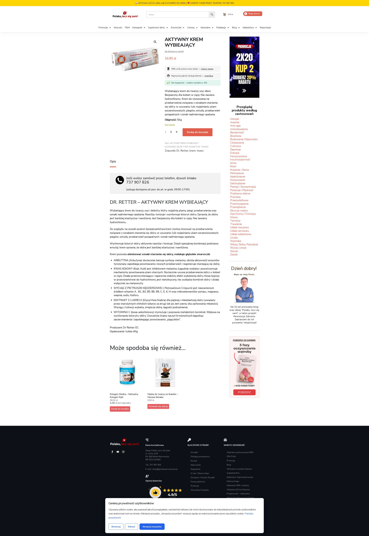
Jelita (233, 163)
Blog (229, 464)
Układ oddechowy (240, 234)
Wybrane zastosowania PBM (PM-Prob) (240, 454)
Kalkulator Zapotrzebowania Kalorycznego (240, 479)
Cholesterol (237, 142)
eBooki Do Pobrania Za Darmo (240, 497)
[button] (155, 41)
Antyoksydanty (239, 129)
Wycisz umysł (238, 247)
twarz (200, 150)
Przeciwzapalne (239, 203)
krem (193, 150)
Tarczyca (235, 220)
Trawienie (236, 224)
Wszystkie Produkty (200, 490)
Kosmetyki (194, 146)
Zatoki (234, 254)
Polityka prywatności (200, 456)
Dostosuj (116, 526)
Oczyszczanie (237, 180)
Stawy (234, 217)
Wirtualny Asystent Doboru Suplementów (239, 471)
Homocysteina (238, 156)
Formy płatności (198, 481)
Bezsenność (237, 132)
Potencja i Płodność (241, 190)
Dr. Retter (182, 150)
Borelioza (235, 136)
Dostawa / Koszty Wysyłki (203, 477)
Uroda (234, 237)
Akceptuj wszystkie (152, 526)
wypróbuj (209, 75)
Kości (233, 166)
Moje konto (196, 465)
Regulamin (195, 469)
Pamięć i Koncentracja (243, 186)
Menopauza (237, 173)
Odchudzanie (237, 183)
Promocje (195, 485)
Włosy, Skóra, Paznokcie (244, 244)
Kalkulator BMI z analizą (238, 485)
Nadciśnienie (237, 176)
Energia (234, 153)
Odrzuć (131, 526)
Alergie (234, 119)
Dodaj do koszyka (197, 132)
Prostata (235, 197)
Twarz (204, 146)
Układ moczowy (239, 227)
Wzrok (234, 251)
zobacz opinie (207, 69)
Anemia (234, 122)
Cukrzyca (235, 146)
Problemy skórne (240, 193)
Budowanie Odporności (244, 139)
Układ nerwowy (239, 231)
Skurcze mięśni (239, 210)
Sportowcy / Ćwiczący (243, 214)
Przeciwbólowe (239, 200)
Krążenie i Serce (239, 170)
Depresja (235, 149)
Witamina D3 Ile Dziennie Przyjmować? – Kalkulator (238, 491)
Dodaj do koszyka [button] (120, 408)
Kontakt (194, 452)
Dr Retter (182, 146)
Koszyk (194, 460)
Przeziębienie (238, 207)
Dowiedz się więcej (158, 406)
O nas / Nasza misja (200, 473)
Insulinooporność (240, 159)
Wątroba (235, 241)
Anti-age (235, 125)
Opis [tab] (113, 161)
